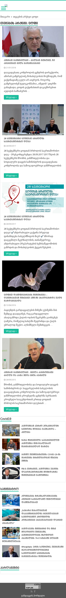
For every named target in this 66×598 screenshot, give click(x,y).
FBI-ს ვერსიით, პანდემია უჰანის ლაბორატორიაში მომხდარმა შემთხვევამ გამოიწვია (39, 471)
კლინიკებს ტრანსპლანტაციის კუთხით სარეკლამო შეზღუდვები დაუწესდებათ (41, 499)
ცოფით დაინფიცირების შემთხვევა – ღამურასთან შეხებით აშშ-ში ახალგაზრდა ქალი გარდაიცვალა (33, 298)
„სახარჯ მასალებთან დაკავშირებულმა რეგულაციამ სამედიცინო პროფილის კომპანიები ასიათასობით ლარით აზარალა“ (32, 516)
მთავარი (5, 16)
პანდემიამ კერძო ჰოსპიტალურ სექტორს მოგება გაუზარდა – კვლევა (40, 429)
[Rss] (31, 591)
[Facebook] (35, 591)
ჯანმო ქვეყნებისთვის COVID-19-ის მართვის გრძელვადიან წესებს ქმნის (40, 457)
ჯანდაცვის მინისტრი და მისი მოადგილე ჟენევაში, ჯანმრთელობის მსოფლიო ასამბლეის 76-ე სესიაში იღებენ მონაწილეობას (30, 535)
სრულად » (11, 97)
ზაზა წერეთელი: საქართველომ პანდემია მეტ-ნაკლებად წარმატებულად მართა (40, 443)
